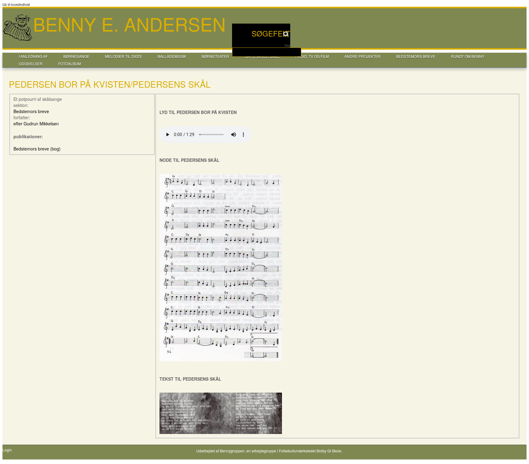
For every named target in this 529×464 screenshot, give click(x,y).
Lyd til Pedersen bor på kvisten (198, 112)
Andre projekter (362, 56)
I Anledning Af (33, 56)
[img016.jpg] (220, 359)
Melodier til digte (123, 56)
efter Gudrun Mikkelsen (36, 123)
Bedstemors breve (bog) (37, 149)
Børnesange (76, 56)
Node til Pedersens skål (189, 160)
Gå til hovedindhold (16, 4)
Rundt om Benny (467, 56)
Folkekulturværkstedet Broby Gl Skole (310, 450)
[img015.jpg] (220, 432)
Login (7, 450)
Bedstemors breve (415, 56)
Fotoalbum (69, 63)
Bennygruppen (232, 450)
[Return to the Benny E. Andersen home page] (17, 40)
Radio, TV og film (312, 56)
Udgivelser (31, 63)
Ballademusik (172, 56)
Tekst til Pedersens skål (190, 379)
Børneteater (215, 56)
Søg (287, 45)
